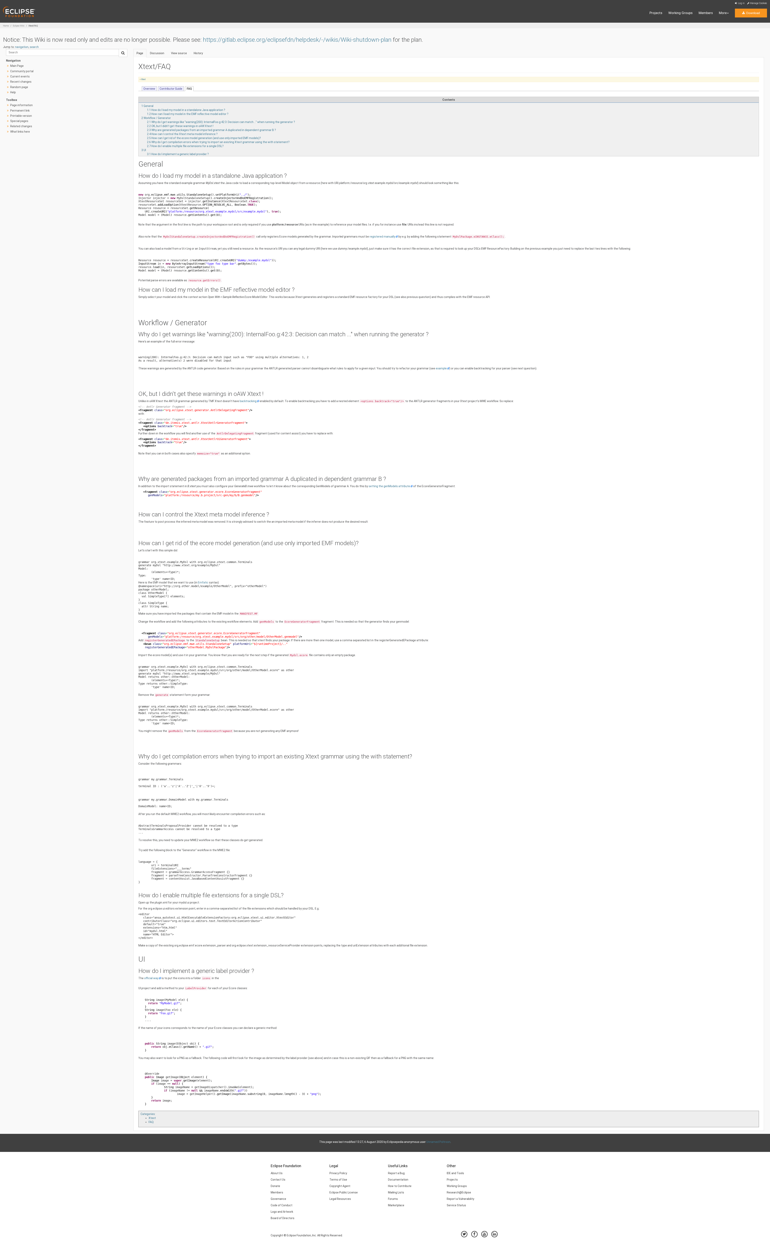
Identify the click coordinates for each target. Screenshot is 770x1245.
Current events (20, 76)
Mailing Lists (396, 1192)
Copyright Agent (339, 1186)
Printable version (21, 115)
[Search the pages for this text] (123, 53)
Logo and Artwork (282, 1211)
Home (6, 25)
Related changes (21, 126)
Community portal (21, 71)
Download (752, 13)
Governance (278, 1198)
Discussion (157, 53)
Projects (655, 13)
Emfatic (203, 582)
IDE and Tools (455, 1173)
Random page (19, 87)
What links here (20, 131)
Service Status (456, 1205)
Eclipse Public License (343, 1192)
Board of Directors (282, 1218)
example (441, 368)
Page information (21, 105)
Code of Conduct (281, 1205)
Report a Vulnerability (460, 1198)
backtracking (248, 401)
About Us (277, 1173)
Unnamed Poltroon (438, 1141)
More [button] (723, 13)
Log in (741, 3)
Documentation (398, 1179)
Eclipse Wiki (18, 25)
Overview (149, 88)
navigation (21, 47)
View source (179, 53)
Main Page (17, 65)
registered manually (382, 236)
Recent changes (20, 81)
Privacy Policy (338, 1173)
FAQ (151, 1122)
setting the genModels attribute (389, 486)
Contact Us (278, 1179)
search (34, 47)
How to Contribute (399, 1186)
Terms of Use (338, 1179)
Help (13, 92)
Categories (148, 1114)
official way (151, 978)
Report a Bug (396, 1173)
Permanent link (20, 110)
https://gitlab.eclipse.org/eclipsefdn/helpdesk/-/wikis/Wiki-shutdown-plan (297, 39)
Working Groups (680, 13)
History (198, 53)
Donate (275, 1186)
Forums (393, 1198)
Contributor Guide (171, 88)
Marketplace (396, 1205)
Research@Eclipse (459, 1192)
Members (706, 13)
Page (140, 53)
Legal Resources (340, 1198)
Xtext (143, 79)
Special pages (19, 121)
